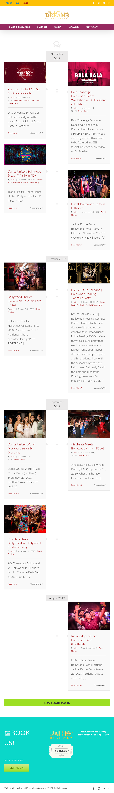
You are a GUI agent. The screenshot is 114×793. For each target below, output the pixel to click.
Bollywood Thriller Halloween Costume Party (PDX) (25, 301)
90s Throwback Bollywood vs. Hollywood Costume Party (24, 543)
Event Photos (19, 459)
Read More (12, 133)
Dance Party (19, 100)
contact (105, 734)
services (90, 731)
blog (99, 734)
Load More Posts (57, 702)
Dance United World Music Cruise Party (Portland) (21, 448)
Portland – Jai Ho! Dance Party (26, 182)
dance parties (84, 734)
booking (102, 731)
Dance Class (83, 111)
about (83, 731)
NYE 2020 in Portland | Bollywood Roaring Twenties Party (86, 294)
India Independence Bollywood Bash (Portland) (84, 640)
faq (96, 731)
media (93, 734)
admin (13, 97)
